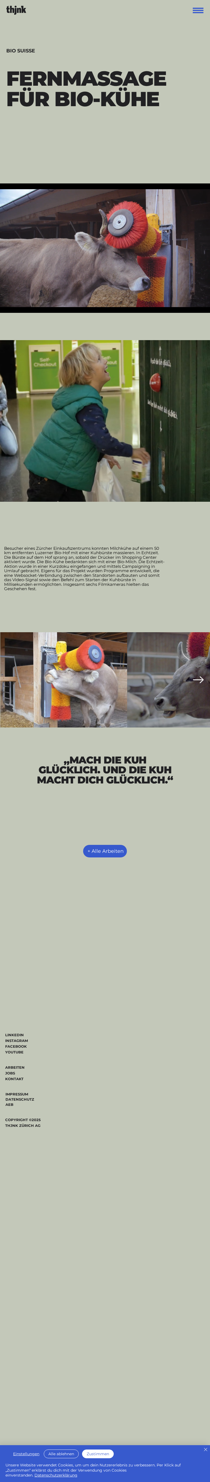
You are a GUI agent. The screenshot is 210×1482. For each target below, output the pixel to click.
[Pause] (7, 305)
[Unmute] (16, 305)
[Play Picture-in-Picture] (193, 305)
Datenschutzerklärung (55, 1475)
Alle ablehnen (61, 1453)
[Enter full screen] (202, 305)
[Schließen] (205, 1450)
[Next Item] (198, 680)
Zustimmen (98, 1453)
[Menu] (198, 10)
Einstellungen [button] (26, 1453)
